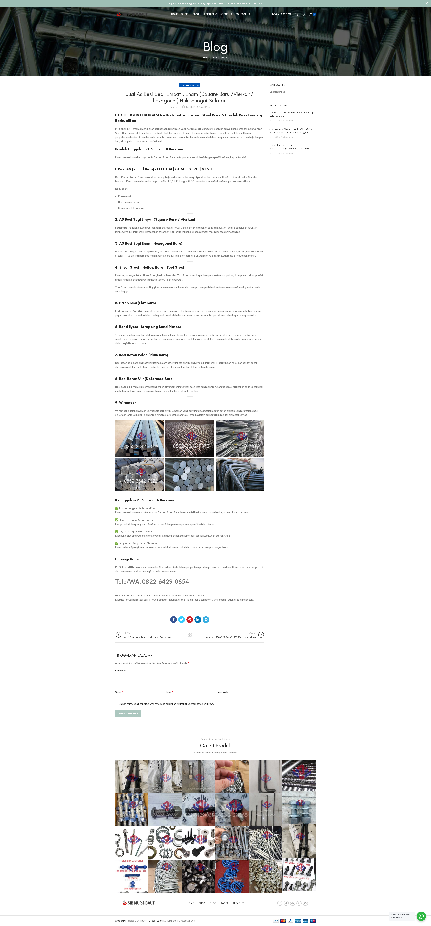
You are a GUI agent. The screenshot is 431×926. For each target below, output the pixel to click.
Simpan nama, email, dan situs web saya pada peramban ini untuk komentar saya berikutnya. (166, 703)
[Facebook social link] (173, 619)
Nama (119, 691)
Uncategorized (220, 57)
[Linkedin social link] (197, 619)
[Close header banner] (427, 3)
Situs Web (222, 691)
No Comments (287, 120)
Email (169, 691)
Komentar (121, 670)
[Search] (296, 14)
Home (206, 57)
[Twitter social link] (181, 619)
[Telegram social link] (206, 619)
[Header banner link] (210, 3)
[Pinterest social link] (189, 619)
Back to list (189, 634)
